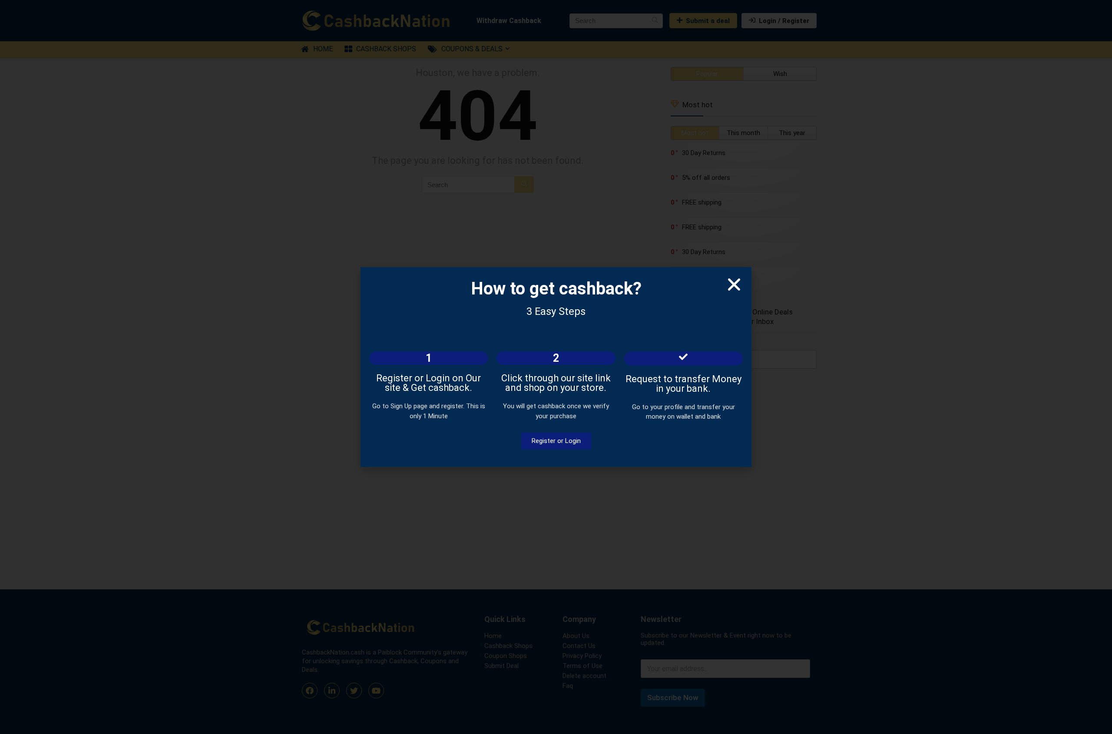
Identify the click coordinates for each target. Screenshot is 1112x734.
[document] (556, 367)
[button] (734, 284)
